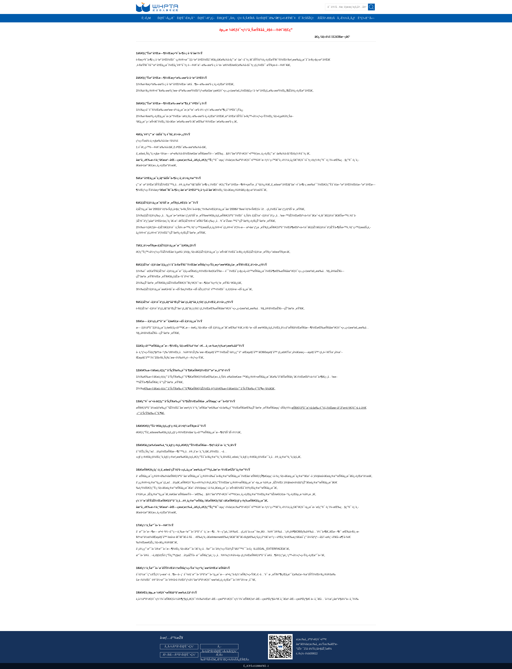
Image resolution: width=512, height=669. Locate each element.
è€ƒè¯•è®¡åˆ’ (186, 18)
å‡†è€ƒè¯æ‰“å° (267, 18)
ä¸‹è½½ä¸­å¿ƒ (346, 18)
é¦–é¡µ (146, 18)
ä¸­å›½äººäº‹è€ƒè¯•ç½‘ (179, 646)
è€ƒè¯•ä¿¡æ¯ (166, 18)
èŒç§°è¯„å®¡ (226, 18)
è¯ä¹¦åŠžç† (306, 18)
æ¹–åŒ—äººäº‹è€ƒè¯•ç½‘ (179, 654)
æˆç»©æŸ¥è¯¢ (286, 18)
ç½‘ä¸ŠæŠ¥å (246, 18)
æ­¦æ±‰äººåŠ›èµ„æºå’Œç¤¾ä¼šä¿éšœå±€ (224, 659)
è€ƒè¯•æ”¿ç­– (206, 18)
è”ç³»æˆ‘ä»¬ (366, 18)
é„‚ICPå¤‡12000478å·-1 (256, 666)
